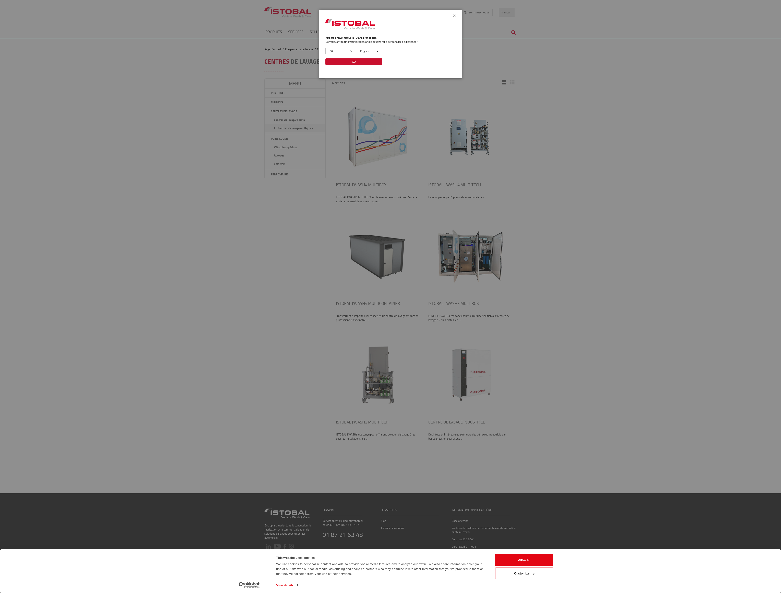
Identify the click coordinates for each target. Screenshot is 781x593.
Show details (284, 585)
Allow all (524, 560)
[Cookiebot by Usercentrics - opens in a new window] (249, 585)
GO (354, 61)
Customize (521, 573)
